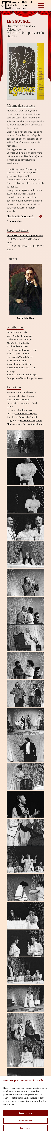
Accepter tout (25, 1113)
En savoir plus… (15, 221)
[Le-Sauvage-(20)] (25, 984)
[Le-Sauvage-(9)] (25, 679)
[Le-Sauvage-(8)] (25, 651)
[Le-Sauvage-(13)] (25, 790)
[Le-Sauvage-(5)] (25, 568)
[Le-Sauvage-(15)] (25, 845)
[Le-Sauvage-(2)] (25, 485)
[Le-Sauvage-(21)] (25, 1012)
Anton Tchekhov (25, 318)
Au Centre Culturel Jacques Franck (25, 235)
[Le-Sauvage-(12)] (25, 762)
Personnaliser (25, 1120)
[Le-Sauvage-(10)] (25, 706)
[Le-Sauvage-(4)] (25, 540)
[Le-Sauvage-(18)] (25, 928)
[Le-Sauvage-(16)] (25, 873)
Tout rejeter (25, 1128)
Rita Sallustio (27, 420)
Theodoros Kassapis (26, 413)
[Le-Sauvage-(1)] (25, 457)
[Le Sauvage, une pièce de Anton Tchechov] (25, 99)
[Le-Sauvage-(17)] (25, 901)
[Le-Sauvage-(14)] (25, 818)
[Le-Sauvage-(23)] (25, 1067)
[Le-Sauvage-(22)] (25, 1039)
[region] (25, 1105)
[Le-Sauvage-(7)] (25, 623)
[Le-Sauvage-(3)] (25, 512)
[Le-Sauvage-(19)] (25, 956)
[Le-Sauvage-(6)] (25, 596)
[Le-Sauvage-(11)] (25, 734)
